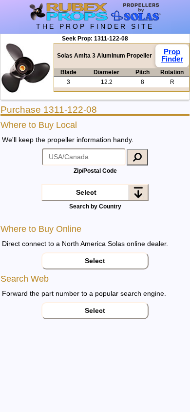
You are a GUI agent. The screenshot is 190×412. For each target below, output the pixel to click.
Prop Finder (172, 55)
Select (86, 192)
